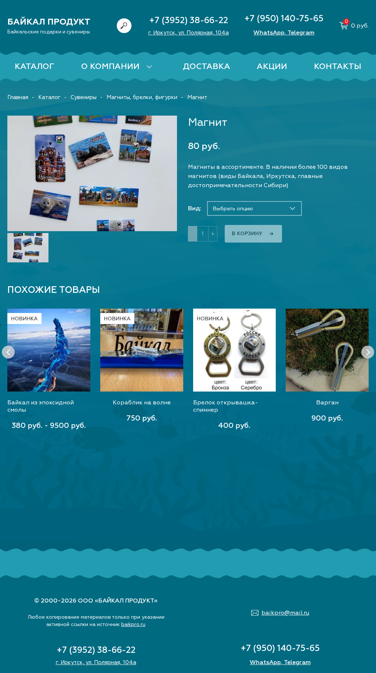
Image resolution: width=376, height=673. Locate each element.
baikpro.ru (133, 624)
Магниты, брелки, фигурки (141, 97)
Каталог (34, 66)
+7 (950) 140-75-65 (283, 18)
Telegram (301, 32)
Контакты (337, 66)
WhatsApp (269, 32)
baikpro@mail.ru (285, 612)
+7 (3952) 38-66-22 (188, 20)
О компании (110, 66)
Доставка (206, 66)
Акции (272, 66)
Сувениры (83, 97)
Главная (17, 97)
